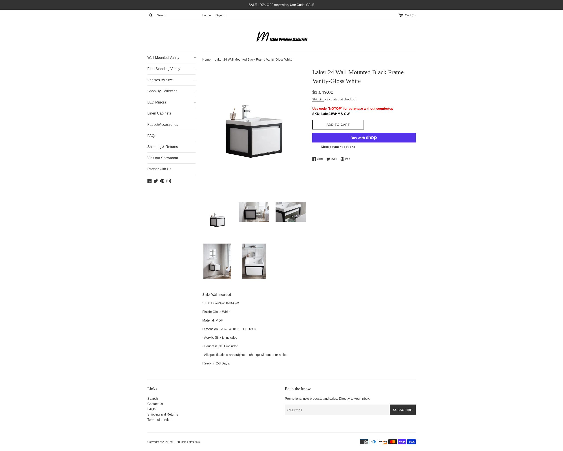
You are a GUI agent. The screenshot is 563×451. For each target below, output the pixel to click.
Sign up (221, 15)
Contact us (155, 404)
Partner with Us (159, 169)
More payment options (338, 146)
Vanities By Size (171, 80)
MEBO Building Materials (185, 442)
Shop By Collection (171, 91)
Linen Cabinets (159, 113)
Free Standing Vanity (171, 69)
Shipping (318, 99)
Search (152, 398)
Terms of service (159, 419)
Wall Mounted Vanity (171, 57)
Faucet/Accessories (162, 124)
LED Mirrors (171, 102)
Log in (206, 15)
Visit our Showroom (162, 158)
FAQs (151, 136)
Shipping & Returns (162, 147)
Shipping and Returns (162, 414)
